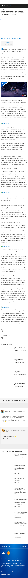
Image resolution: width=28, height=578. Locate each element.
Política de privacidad (17, 571)
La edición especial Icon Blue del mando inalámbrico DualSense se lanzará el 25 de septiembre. (21, 501)
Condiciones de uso (5, 571)
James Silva (7, 42)
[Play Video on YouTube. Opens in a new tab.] (24, 95)
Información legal (5, 574)
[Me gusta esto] (23, 458)
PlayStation (8, 5)
